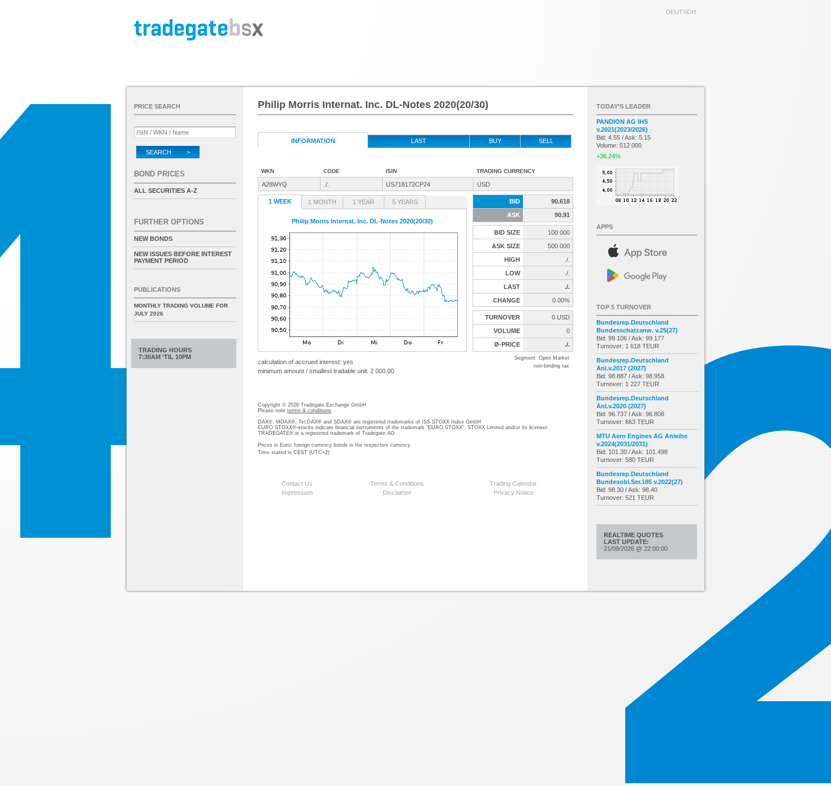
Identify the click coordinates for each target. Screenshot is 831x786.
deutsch (681, 11)
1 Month (322, 201)
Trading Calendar (513, 483)
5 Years (405, 201)
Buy (495, 140)
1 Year (363, 201)
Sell (546, 140)
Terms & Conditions (397, 483)
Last (418, 140)
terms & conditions (309, 410)
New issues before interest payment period (183, 257)
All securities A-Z (165, 190)
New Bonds (153, 238)
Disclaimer (397, 492)
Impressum (297, 492)
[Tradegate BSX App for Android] (647, 274)
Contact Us (297, 483)
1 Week (280, 201)
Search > (168, 152)
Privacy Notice (514, 492)
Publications (157, 289)
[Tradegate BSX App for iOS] (647, 249)
